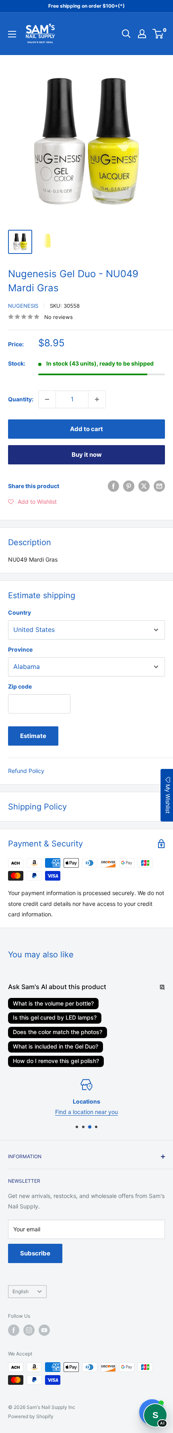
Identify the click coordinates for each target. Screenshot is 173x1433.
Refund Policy (26, 770)
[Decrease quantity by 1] (47, 399)
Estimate (33, 736)
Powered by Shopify (31, 1416)
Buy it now (87, 454)
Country (19, 612)
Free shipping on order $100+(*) (86, 6)
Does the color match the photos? (57, 1031)
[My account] (142, 33)
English (20, 1291)
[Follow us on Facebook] (13, 1330)
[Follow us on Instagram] (29, 1330)
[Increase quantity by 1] (97, 399)
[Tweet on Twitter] (144, 486)
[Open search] (126, 33)
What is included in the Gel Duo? (55, 1046)
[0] (158, 34)
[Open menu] (12, 34)
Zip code (20, 686)
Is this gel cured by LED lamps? (55, 1017)
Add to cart (86, 429)
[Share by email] (159, 486)
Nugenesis (23, 306)
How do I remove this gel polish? (56, 1060)
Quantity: (20, 399)
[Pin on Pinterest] (128, 486)
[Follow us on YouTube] (44, 1330)
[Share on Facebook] (113, 486)
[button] (32, 502)
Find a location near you (86, 1111)
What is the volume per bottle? (53, 1003)
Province (20, 649)
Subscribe (35, 1253)
